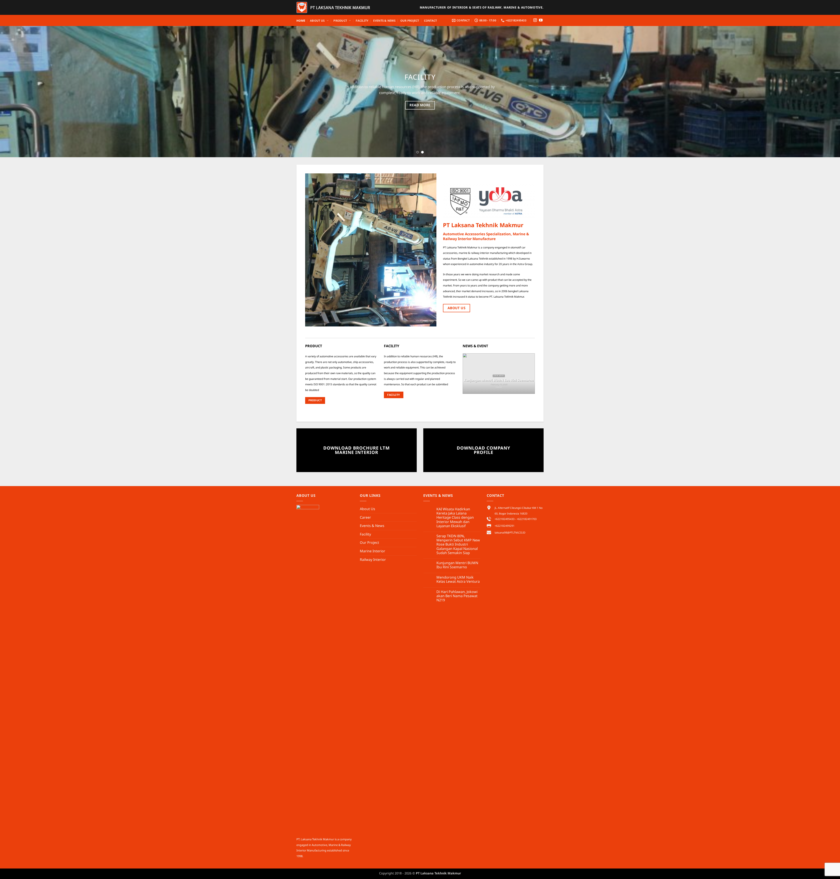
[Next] (818, 91)
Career (365, 517)
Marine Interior (372, 551)
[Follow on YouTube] (540, 20)
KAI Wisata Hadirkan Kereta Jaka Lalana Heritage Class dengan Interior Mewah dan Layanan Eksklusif (455, 517)
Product (340, 21)
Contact (430, 21)
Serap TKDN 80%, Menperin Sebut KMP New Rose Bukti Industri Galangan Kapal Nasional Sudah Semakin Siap (458, 544)
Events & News (384, 21)
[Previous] (22, 91)
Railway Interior (373, 559)
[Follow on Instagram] (535, 20)
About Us (317, 21)
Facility (362, 21)
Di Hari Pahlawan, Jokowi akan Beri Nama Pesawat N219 (457, 596)
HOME (300, 21)
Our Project (409, 21)
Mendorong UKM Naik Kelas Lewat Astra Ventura (458, 579)
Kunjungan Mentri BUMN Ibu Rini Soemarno (457, 565)
